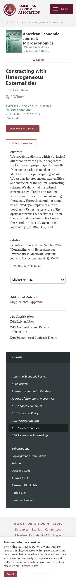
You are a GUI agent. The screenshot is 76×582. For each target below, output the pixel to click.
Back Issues (19, 493)
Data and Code (21, 471)
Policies (16, 463)
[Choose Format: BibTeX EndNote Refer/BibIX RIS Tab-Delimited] (38, 280)
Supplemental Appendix (26, 302)
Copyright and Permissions (29, 456)
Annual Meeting (38, 524)
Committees (53, 529)
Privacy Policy (29, 566)
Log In (57, 535)
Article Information (21, 143)
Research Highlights (24, 485)
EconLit (37, 529)
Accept (10, 574)
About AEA (42, 535)
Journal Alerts (20, 478)
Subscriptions (20, 449)
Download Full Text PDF (22, 128)
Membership (23, 535)
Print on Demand (23, 500)
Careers (57, 524)
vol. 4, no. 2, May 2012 (23, 114)
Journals (15, 357)
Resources (21, 529)
